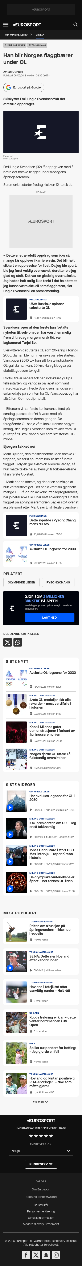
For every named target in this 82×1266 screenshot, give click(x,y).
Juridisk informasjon (41, 1217)
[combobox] (41, 1150)
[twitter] (36, 1255)
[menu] (75, 24)
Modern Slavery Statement (41, 1224)
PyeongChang (37, 45)
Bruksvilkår (41, 1205)
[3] (41, 1135)
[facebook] (26, 1255)
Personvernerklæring (41, 1211)
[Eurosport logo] (27, 24)
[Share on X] (7, 642)
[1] (30, 1135)
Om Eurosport (41, 1189)
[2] (35, 1135)
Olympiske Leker (15, 45)
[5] (51, 1135)
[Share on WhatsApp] (17, 642)
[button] (5, 24)
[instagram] (56, 1255)
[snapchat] (46, 1255)
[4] (46, 1135)
